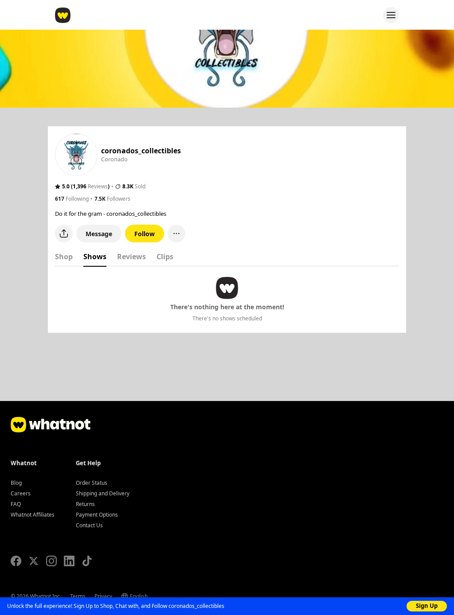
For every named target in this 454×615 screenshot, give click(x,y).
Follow (144, 234)
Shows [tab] (94, 256)
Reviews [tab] (131, 256)
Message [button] (99, 234)
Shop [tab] (64, 256)
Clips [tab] (165, 256)
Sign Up (427, 606)
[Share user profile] (64, 233)
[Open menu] (391, 15)
